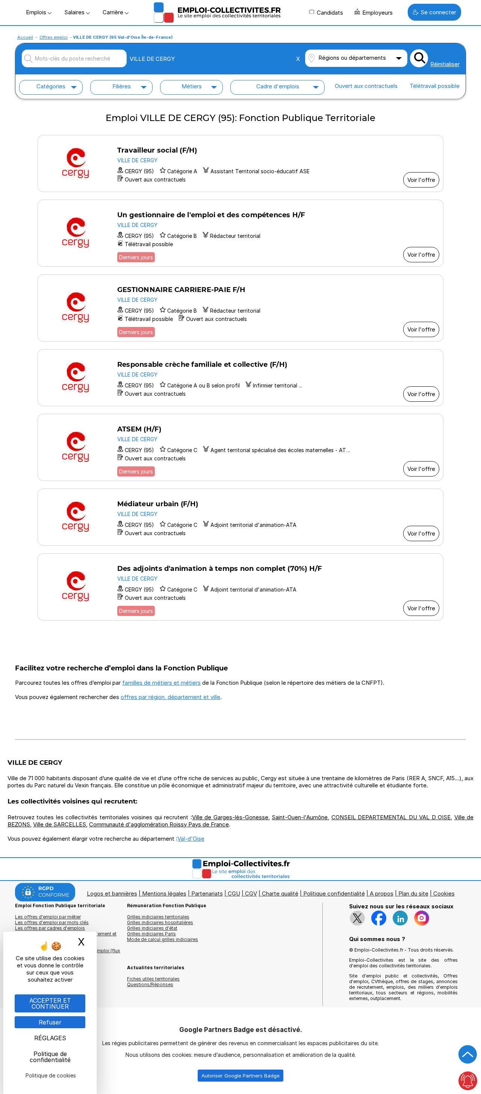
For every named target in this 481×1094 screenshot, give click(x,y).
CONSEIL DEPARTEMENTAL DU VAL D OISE (391, 817)
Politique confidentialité (334, 893)
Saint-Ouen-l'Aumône (300, 817)
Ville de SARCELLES (59, 824)
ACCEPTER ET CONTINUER (50, 1003)
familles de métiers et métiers (161, 682)
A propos (381, 893)
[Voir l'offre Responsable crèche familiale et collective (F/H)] (240, 378)
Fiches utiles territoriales (153, 979)
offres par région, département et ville (170, 697)
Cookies (444, 893)
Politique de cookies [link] (51, 1075)
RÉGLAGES (50, 1038)
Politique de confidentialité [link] (50, 1057)
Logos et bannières (112, 893)
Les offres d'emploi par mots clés (52, 922)
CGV (251, 893)
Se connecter (438, 12)
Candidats (330, 12)
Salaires (75, 12)
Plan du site (413, 893)
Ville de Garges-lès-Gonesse (230, 817)
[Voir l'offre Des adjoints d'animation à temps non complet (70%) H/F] (240, 587)
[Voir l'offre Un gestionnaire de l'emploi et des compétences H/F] (240, 233)
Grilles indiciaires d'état (152, 928)
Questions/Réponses (150, 984)
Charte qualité (280, 893)
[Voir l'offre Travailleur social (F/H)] (240, 163)
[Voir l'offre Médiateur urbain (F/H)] (240, 517)
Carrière (114, 12)
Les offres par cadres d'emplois (50, 928)
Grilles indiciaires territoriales (158, 917)
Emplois (37, 12)
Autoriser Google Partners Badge (240, 1076)
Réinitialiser (445, 64)
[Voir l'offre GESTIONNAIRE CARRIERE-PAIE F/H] (240, 308)
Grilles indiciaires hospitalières (160, 922)
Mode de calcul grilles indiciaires (162, 939)
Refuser (50, 1022)
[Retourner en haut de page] (467, 1054)
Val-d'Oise (190, 838)
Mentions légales (164, 893)
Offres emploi (53, 37)
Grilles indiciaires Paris (151, 934)
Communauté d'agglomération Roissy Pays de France (159, 824)
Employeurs (377, 12)
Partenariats (207, 893)
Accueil (25, 37)
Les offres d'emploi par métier (48, 917)
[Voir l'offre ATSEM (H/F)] (240, 447)
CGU (234, 893)
